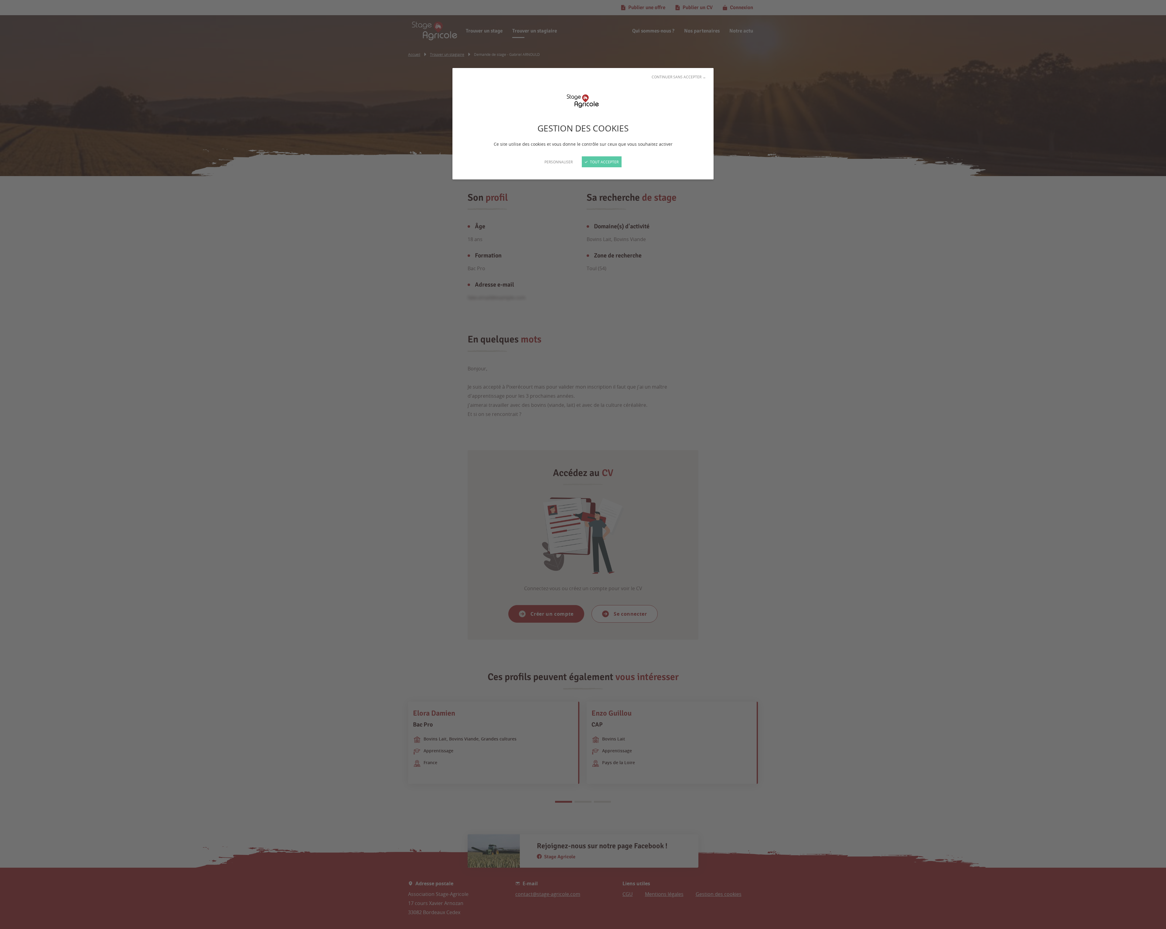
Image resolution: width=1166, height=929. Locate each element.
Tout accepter (604, 161)
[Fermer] (583, 464)
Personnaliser (558, 161)
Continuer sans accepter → (679, 76)
